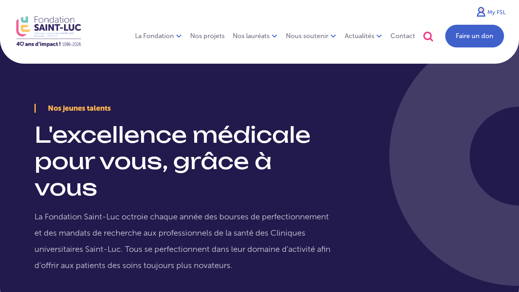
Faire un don (474, 36)
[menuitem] (207, 36)
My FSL (496, 12)
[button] (428, 36)
